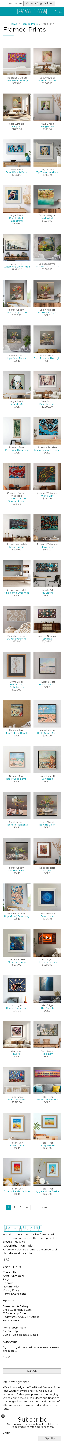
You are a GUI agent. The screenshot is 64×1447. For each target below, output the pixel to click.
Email (6, 1432)
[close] (2, 1416)
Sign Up (50, 1438)
